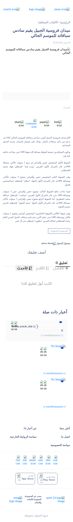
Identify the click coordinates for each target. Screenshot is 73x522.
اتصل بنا (65, 436)
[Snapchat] (18, 459)
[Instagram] (40, 459)
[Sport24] (53, 499)
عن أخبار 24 (30, 428)
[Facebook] (55, 459)
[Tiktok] (25, 459)
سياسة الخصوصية (60, 445)
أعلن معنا (65, 428)
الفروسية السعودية (59, 231)
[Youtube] (32, 459)
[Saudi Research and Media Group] (15, 499)
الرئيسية (65, 22)
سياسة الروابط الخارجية (23, 436)
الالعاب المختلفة (48, 22)
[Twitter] (48, 459)
